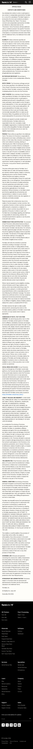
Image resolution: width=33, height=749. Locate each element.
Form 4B (4, 615)
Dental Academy (6, 684)
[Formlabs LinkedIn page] (19, 725)
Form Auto (4, 620)
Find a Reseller (21, 705)
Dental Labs (21, 665)
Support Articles (6, 708)
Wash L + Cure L (22, 617)
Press (19, 689)
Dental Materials (6, 631)
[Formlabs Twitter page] (7, 725)
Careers (20, 684)
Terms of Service (14, 741)
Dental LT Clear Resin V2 (8, 641)
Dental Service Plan (7, 665)
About (19, 681)
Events (19, 686)
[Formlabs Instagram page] (11, 725)
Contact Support (6, 705)
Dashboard (20, 634)
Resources (4, 686)
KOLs (3, 694)
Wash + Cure (21, 615)
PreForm (20, 631)
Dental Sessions (6, 691)
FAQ (11, 743)
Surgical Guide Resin (7, 639)
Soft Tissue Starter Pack (8, 654)
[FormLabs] (7, 2)
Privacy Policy (5, 741)
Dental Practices (22, 667)
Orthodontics (21, 670)
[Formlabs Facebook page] (3, 725)
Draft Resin (5, 636)
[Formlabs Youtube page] (15, 725)
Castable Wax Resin (7, 648)
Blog (3, 681)
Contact (20, 691)
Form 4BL (4, 617)
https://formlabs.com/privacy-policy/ (12, 394)
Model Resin (5, 634)
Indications (4, 689)
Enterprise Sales (22, 708)
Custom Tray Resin (7, 651)
